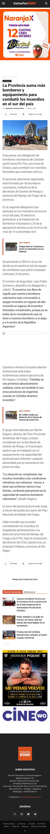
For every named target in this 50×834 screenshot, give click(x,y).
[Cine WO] (25, 721)
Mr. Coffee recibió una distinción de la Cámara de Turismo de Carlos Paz (30, 417)
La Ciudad (31, 824)
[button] (46, 3)
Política (6, 826)
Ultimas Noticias (9, 824)
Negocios (25, 826)
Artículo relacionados (12, 592)
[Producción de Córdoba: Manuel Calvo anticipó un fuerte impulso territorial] (9, 634)
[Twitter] (28, 814)
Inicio (4, 77)
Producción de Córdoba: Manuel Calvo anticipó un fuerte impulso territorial (32, 635)
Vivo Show (41, 824)
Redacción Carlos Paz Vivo (15, 108)
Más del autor (29, 592)
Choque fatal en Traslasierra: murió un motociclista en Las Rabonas (31, 249)
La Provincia (13, 77)
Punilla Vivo (15, 826)
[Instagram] (21, 814)
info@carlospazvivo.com (31, 797)
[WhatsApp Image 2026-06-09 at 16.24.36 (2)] (25, 705)
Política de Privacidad (38, 826)
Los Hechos (21, 824)
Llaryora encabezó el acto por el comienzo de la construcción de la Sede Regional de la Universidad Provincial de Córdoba (32, 604)
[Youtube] (35, 814)
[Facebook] (14, 814)
